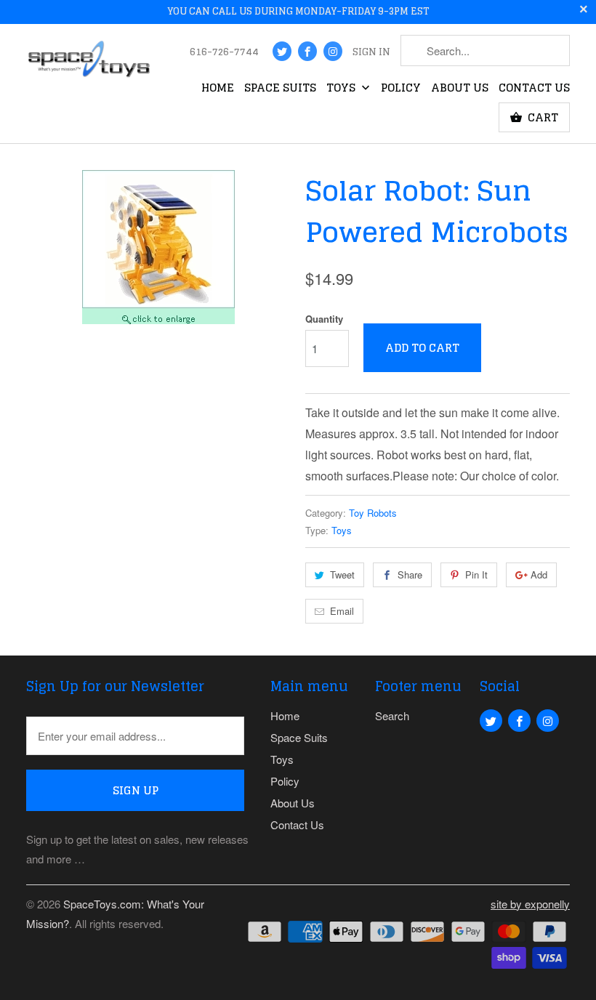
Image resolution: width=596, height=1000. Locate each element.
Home (217, 89)
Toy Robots (373, 513)
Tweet (342, 574)
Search (392, 715)
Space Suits (280, 89)
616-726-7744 (224, 53)
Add (539, 574)
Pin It (476, 574)
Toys (342, 89)
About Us (459, 89)
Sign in (371, 53)
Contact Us (534, 89)
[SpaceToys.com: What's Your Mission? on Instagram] (332, 51)
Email (342, 611)
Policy (401, 89)
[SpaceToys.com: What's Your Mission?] (88, 62)
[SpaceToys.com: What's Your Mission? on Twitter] (282, 51)
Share (410, 574)
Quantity (324, 319)
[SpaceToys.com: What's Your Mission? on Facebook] (307, 51)
